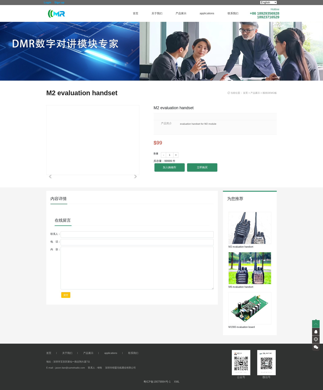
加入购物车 (169, 167)
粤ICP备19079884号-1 (157, 381)
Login (47, 2)
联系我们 (233, 13)
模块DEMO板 (270, 93)
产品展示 (181, 13)
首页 (135, 13)
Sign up (59, 2)
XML (177, 381)
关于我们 (157, 13)
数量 (156, 153)
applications (207, 13)
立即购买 (202, 167)
